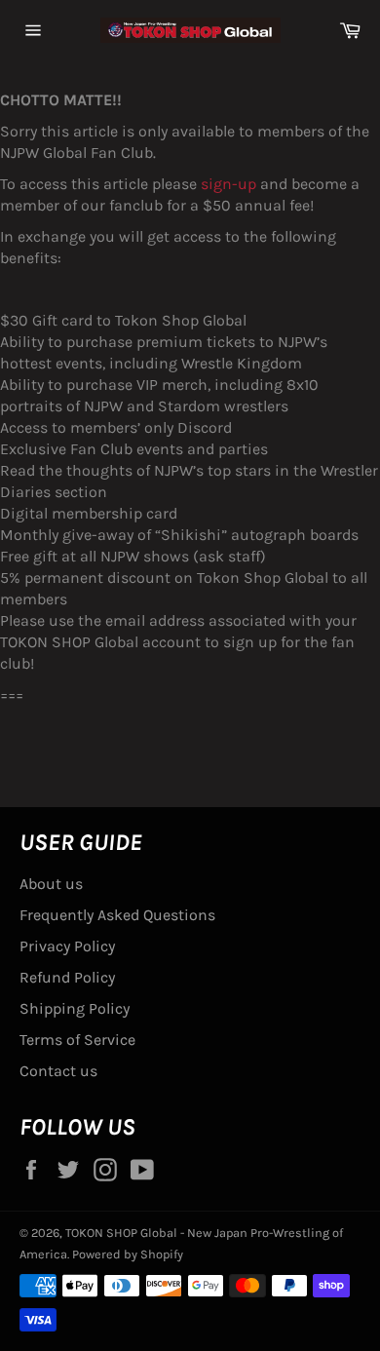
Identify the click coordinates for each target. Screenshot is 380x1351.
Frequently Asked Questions (117, 915)
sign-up (228, 183)
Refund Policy (67, 977)
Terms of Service (77, 1039)
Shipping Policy (74, 1008)
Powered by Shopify (127, 1254)
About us (51, 883)
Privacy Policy (67, 946)
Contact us (58, 1071)
